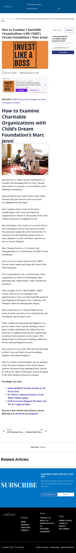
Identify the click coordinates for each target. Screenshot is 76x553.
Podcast (10, 19)
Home (3, 19)
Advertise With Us (32, 9)
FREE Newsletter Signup (34, 4)
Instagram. (33, 413)
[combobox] (65, 8)
